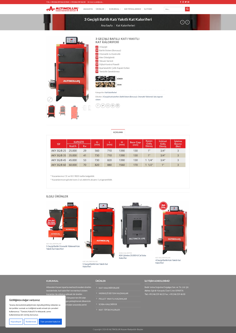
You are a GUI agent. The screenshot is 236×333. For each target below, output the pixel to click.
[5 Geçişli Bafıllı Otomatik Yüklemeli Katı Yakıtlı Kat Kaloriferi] (63, 221)
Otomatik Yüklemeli (145, 97)
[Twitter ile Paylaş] (103, 105)
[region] (35, 311)
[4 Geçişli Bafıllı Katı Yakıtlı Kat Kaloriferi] (172, 228)
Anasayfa (88, 9)
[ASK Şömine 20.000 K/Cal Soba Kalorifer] (136, 226)
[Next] (87, 69)
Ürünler (100, 9)
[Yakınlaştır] (50, 99)
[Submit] (187, 9)
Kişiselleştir (16, 321)
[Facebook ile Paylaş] (98, 105)
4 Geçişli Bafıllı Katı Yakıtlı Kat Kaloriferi (168, 261)
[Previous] (50, 69)
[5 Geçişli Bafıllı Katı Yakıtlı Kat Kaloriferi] (99, 230)
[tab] (118, 132)
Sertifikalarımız (132, 9)
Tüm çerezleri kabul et (50, 321)
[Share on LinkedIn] (117, 105)
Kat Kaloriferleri (125, 25)
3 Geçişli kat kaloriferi (111, 97)
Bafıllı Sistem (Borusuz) (128, 97)
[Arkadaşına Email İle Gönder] (108, 105)
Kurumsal (114, 9)
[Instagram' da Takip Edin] (183, 2)
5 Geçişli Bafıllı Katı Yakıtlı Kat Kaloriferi (95, 265)
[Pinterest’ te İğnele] (112, 105)
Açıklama (118, 132)
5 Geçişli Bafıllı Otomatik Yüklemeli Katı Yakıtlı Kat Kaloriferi (63, 247)
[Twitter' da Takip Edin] (186, 2)
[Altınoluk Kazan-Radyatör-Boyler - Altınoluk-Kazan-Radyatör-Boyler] (62, 9)
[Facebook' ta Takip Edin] (180, 2)
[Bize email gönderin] (188, 2)
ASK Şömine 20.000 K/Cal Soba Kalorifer (132, 256)
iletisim (148, 9)
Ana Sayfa (107, 25)
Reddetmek (31, 321)
